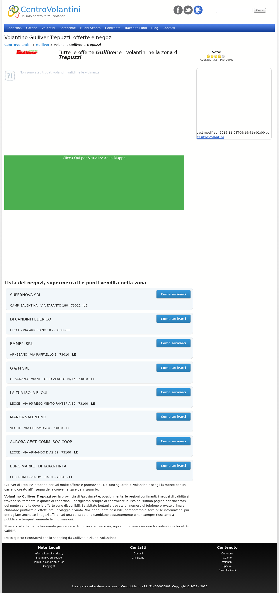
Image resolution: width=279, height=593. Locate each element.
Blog (154, 28)
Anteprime (68, 28)
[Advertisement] (96, 118)
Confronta (113, 28)
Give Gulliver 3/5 (216, 56)
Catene (31, 28)
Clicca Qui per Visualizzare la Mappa (94, 158)
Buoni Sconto (90, 28)
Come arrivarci (173, 294)
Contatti (169, 28)
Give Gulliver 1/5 (208, 56)
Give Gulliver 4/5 (219, 56)
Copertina (14, 28)
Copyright (49, 566)
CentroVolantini (50, 9)
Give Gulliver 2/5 (212, 56)
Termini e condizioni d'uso (49, 562)
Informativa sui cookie (49, 557)
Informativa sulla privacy (49, 553)
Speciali (227, 566)
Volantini (48, 28)
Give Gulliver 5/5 (223, 56)
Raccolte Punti (136, 28)
